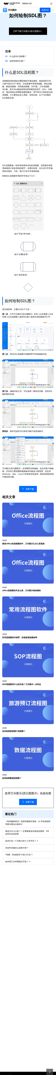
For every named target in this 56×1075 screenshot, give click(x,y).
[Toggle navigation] (53, 10)
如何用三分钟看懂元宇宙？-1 (17, 861)
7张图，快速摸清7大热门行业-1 (18, 855)
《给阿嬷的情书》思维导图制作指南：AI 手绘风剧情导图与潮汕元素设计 (27, 822)
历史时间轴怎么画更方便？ (17, 848)
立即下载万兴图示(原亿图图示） (28, 31)
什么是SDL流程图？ (18, 56)
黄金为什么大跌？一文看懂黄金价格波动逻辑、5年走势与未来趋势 (27, 832)
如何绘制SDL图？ (17, 61)
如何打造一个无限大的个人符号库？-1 (21, 841)
